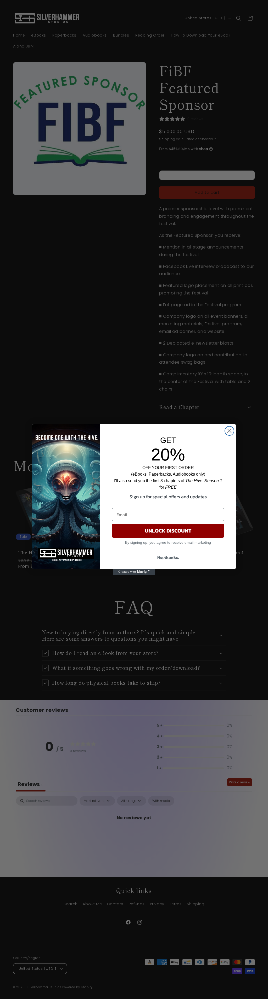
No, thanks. (168, 557)
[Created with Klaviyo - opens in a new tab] (134, 572)
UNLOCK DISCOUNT (168, 531)
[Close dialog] (229, 430)
